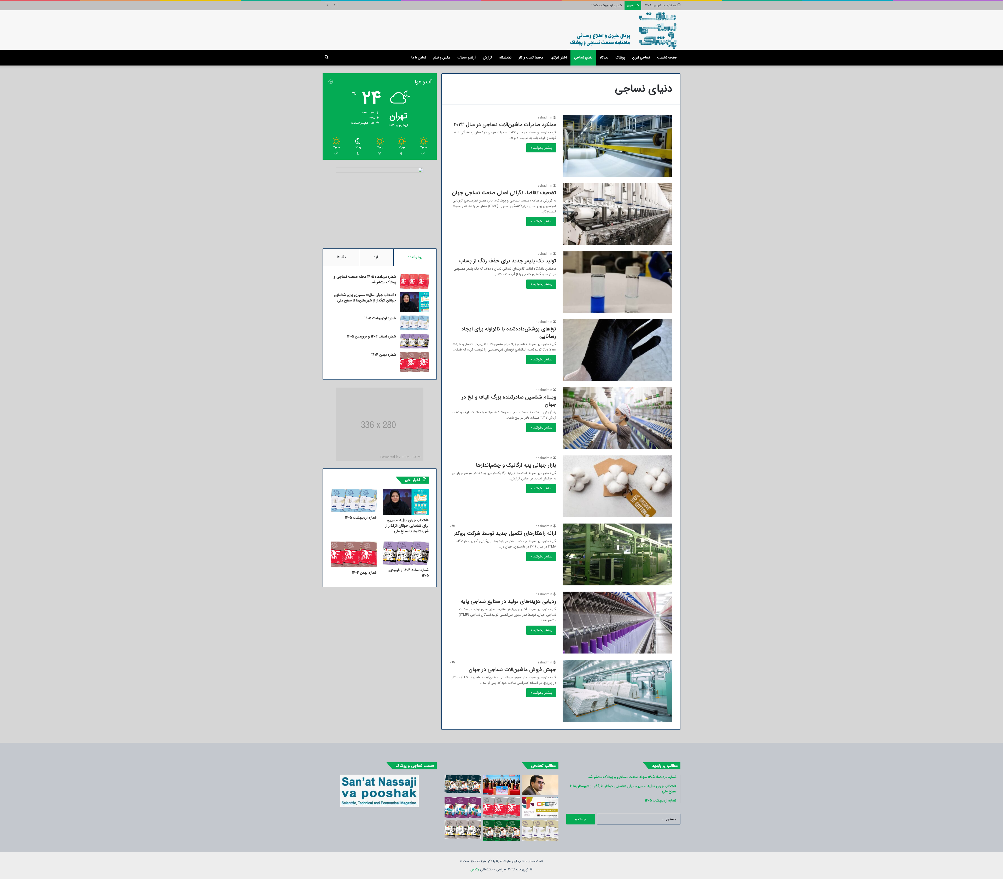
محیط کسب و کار (531, 57)
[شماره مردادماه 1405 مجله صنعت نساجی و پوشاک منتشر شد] (414, 281)
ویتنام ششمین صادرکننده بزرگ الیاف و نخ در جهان (509, 400)
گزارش (487, 57)
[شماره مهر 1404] (463, 807)
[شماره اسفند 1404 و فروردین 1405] (414, 341)
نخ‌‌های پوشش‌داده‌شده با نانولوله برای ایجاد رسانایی (508, 332)
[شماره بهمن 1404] (414, 362)
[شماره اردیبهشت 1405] (414, 323)
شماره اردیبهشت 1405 (380, 318)
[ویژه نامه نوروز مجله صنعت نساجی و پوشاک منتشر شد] (501, 830)
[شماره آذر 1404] (463, 829)
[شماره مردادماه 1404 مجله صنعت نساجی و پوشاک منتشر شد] (501, 807)
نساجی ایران (641, 57)
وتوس (474, 869)
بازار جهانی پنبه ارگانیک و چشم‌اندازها (516, 465)
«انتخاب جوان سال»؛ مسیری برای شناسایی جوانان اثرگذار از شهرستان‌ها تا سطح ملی (365, 297)
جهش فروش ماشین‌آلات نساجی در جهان (512, 670)
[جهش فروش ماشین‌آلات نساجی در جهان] (617, 691)
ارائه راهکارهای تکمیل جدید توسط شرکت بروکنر (505, 533)
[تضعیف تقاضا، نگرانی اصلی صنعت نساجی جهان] (617, 214)
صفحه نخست (667, 57)
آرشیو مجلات (466, 57)
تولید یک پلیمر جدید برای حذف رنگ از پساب (507, 261)
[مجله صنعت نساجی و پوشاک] (623, 30)
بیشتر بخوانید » (541, 148)
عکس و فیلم (441, 57)
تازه (377, 257)
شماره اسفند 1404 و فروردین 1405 (599, 5)
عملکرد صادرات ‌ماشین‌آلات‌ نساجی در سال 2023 (505, 125)
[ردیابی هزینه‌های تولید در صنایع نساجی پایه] (617, 623)
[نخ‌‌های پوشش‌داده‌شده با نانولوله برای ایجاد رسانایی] (617, 350)
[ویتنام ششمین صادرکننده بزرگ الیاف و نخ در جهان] (617, 418)
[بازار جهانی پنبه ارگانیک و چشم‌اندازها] (617, 486)
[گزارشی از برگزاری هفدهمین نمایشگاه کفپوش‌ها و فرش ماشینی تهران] (501, 785)
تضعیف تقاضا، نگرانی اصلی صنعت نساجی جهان (504, 193)
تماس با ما (418, 57)
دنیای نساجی (583, 57)
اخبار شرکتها (559, 57)
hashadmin (544, 117)
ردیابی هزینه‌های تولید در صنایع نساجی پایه (508, 601)
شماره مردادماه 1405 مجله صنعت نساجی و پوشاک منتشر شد (365, 279)
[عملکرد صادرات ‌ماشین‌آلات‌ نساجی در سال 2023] (617, 146)
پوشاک (620, 57)
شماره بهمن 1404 (383, 355)
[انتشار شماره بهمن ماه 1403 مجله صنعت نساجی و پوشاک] (463, 784)
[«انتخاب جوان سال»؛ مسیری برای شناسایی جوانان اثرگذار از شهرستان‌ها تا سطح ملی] (414, 302)
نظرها (341, 257)
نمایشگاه (505, 57)
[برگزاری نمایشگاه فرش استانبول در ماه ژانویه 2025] (540, 807)
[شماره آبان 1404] (540, 830)
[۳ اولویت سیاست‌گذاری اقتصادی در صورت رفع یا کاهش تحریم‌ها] (540, 785)
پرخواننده (415, 257)
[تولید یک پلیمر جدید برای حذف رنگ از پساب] (617, 282)
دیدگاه (604, 57)
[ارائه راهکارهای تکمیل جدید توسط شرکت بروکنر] (617, 554)
